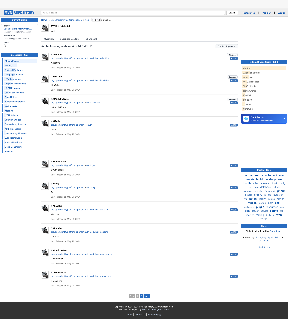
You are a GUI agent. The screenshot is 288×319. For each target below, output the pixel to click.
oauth (89, 124)
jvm (246, 198)
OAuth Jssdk (59, 161)
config (282, 183)
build (259, 179)
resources (272, 207)
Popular (266, 13)
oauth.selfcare (93, 102)
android (255, 175)
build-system (273, 179)
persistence (249, 207)
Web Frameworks (13, 138)
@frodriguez (276, 231)
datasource (105, 276)
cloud (274, 183)
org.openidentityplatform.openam (65, 20)
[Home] (19, 14)
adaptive (104, 58)
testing (260, 214)
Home (44, 20)
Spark (271, 237)
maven (280, 198)
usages (232, 55)
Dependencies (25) (70, 39)
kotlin (253, 198)
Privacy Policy (154, 314)
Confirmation (60, 250)
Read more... (264, 246)
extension (259, 191)
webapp (264, 218)
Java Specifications (14, 92)
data (256, 187)
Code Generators (13, 147)
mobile (252, 202)
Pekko (278, 237)
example (247, 191)
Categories (249, 13)
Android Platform (13, 142)
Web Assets (11, 106)
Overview (49, 39)
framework (270, 191)
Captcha (57, 228)
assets (250, 179)
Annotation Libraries (15, 101)
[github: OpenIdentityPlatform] (5, 45)
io (265, 195)
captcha (104, 232)
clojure (265, 183)
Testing (8, 65)
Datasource (60, 272)
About (281, 13)
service (265, 210)
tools (268, 215)
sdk (247, 210)
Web (54, 26)
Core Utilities (11, 97)
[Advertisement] (144, 3)
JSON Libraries (12, 88)
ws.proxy (90, 187)
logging (272, 199)
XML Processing (13, 129)
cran (250, 187)
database (266, 186)
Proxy (56, 183)
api (275, 175)
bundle (247, 183)
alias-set (104, 209)
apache (267, 175)
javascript (278, 194)
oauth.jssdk (92, 165)
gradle (249, 194)
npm (271, 202)
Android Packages (14, 70)
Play (264, 237)
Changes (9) (92, 39)
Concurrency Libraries (16, 133)
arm (281, 175)
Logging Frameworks (15, 83)
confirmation (106, 254)
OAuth (56, 121)
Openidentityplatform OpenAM (18, 29)
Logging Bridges (13, 119)
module (262, 202)
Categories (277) (19, 55)
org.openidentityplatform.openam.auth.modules (74, 58)
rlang (282, 207)
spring (274, 210)
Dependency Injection (15, 124)
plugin (260, 207)
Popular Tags (264, 170)
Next (147, 296)
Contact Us (140, 314)
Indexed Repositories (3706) (264, 62)
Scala (258, 237)
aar (246, 175)
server (255, 210)
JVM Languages (13, 79)
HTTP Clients (11, 115)
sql (281, 211)
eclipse (276, 187)
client (256, 183)
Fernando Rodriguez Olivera (155, 309)
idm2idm (104, 80)
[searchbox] (133, 13)
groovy (258, 194)
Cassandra (264, 240)
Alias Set (57, 206)
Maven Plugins (12, 61)
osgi (277, 202)
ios (270, 194)
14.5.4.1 (65, 26)
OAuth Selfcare (61, 99)
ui (274, 215)
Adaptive (57, 54)
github (281, 191)
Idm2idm (57, 76)
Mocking (9, 110)
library (262, 198)
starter (250, 214)
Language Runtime (14, 74)
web (87, 20)
